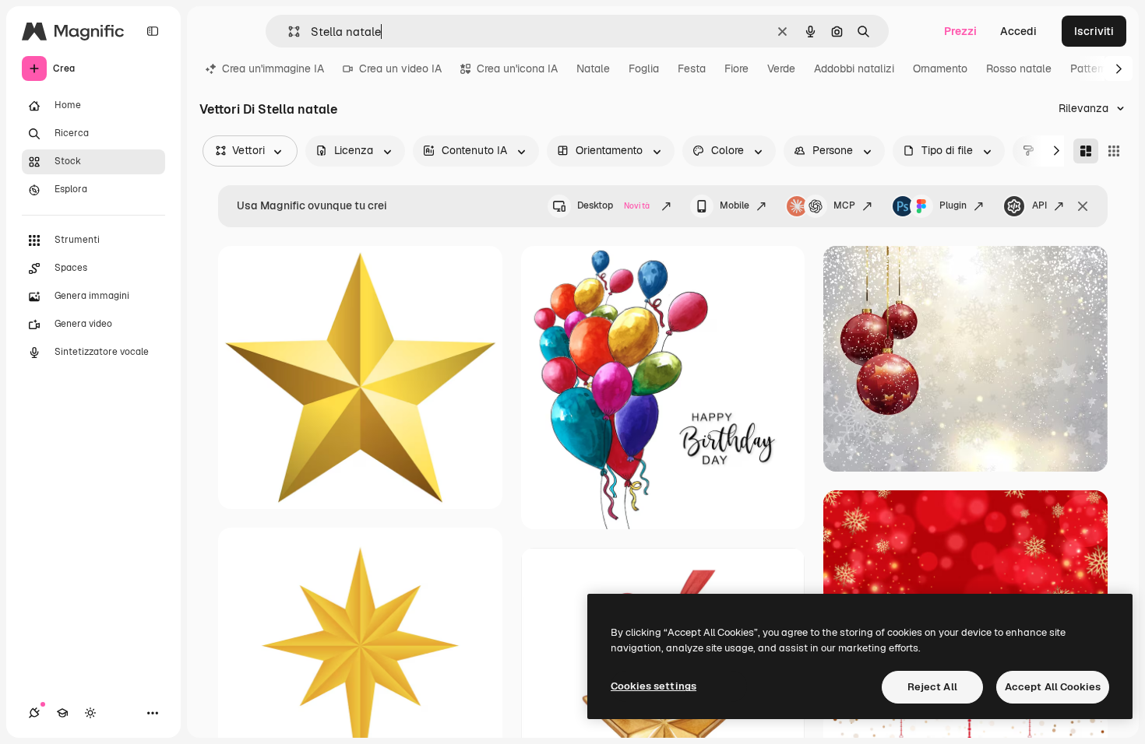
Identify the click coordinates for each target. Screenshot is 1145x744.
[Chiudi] (1082, 206)
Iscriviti (1094, 31)
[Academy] (62, 712)
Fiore (736, 68)
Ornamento (940, 68)
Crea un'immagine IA (273, 68)
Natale (593, 68)
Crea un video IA (400, 68)
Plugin (953, 205)
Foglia (644, 68)
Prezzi (960, 31)
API (1039, 205)
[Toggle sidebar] (152, 31)
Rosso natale (1019, 68)
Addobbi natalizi (854, 68)
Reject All (932, 686)
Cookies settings (653, 686)
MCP (844, 205)
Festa (692, 68)
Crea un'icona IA (517, 68)
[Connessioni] (34, 712)
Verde (781, 68)
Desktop (613, 205)
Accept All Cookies (1053, 686)
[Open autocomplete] (287, 31)
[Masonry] (1085, 151)
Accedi (1018, 31)
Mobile (734, 205)
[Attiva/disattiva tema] (90, 712)
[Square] (1113, 151)
